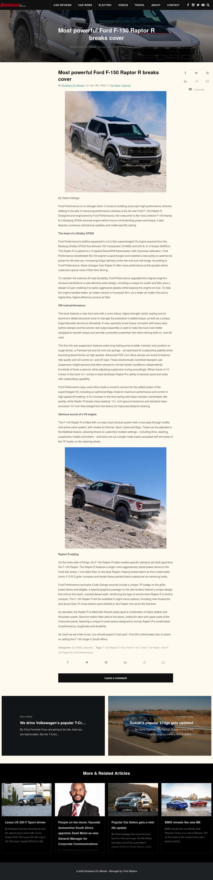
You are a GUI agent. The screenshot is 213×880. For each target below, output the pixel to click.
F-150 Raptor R (111, 647)
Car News (85, 5)
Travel (140, 5)
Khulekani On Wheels (73, 85)
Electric (105, 5)
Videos (123, 5)
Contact (173, 5)
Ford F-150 (133, 647)
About (156, 5)
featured (126, 85)
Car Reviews (63, 5)
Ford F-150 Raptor (150, 647)
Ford (123, 647)
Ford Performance (83, 652)
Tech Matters (130, 871)
